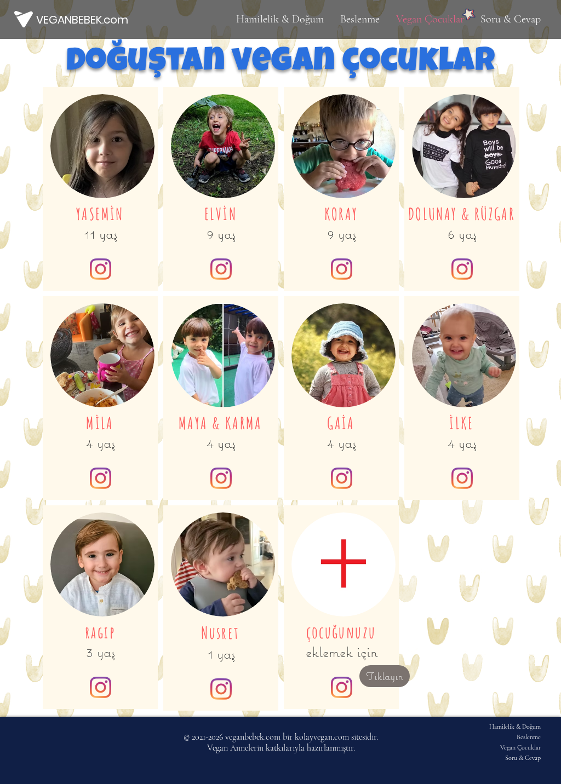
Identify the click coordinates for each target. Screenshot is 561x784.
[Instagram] (100, 478)
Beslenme (529, 737)
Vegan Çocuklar (520, 747)
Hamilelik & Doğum (515, 726)
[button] (343, 564)
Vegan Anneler (232, 747)
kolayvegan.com (322, 736)
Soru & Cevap (523, 758)
